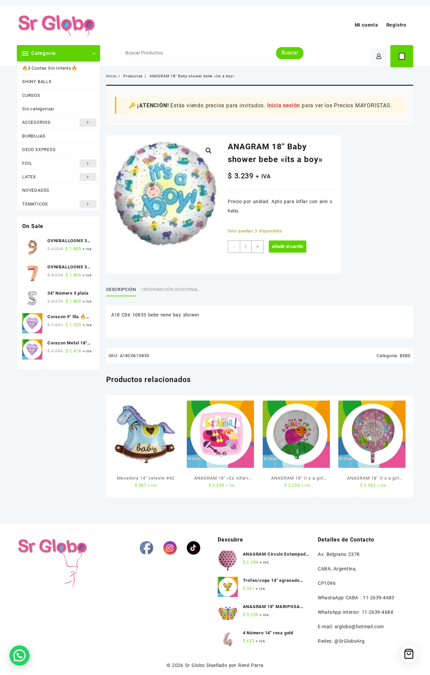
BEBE (405, 355)
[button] (209, 151)
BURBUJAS (33, 136)
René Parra (250, 665)
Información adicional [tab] (170, 289)
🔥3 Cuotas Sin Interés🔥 (49, 68)
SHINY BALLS (37, 81)
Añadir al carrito (287, 246)
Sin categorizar (38, 108)
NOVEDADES (35, 190)
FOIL (27, 163)
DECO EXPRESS (39, 149)
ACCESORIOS (36, 122)
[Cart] (401, 56)
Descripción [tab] (121, 289)
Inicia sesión (283, 105)
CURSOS (31, 95)
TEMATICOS (35, 204)
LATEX (29, 176)
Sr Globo (195, 665)
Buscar (290, 52)
